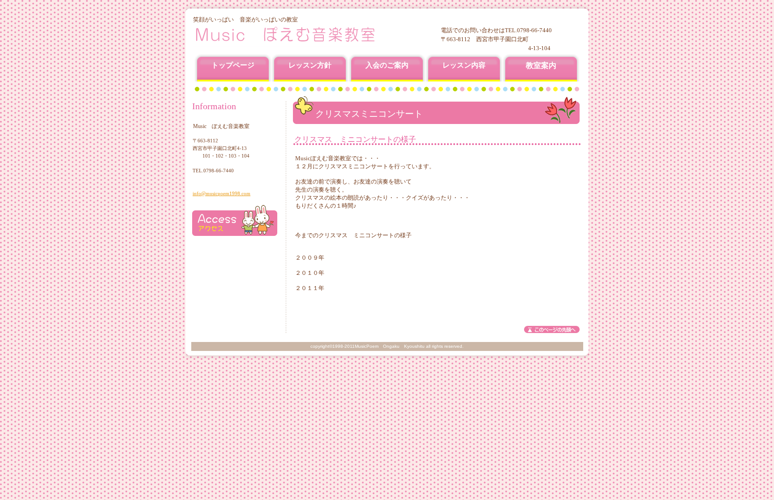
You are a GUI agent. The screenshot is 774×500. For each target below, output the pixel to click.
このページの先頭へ (552, 329)
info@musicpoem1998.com (221, 193)
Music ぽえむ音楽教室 (301, 34)
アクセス (234, 220)
